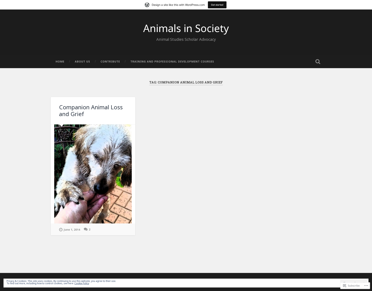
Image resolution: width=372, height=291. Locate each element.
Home (60, 61)
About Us (82, 61)
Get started (217, 4)
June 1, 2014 (72, 229)
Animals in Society (186, 28)
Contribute (110, 61)
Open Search (318, 61)
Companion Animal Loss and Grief (91, 110)
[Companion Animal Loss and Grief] (93, 173)
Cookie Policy (81, 283)
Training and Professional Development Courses (172, 61)
